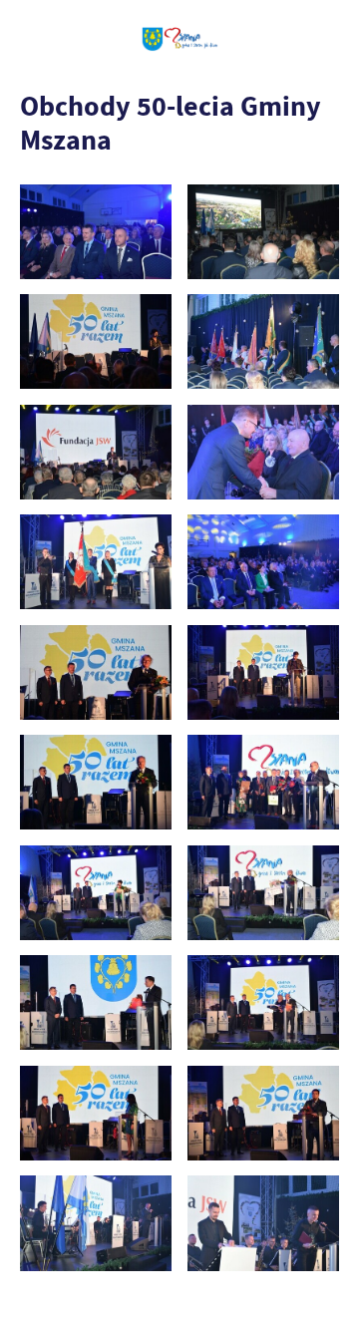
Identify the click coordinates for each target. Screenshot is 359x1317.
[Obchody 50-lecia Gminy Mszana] (96, 231)
